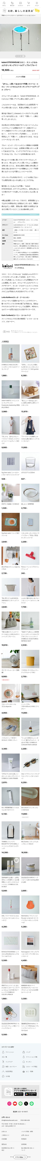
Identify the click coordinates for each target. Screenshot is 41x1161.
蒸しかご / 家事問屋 (27, 504)
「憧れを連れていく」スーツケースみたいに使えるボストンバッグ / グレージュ (11, 634)
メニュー (37, 5)
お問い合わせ (25, 1135)
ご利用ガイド (5, 1135)
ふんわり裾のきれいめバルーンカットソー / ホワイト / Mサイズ (30, 600)
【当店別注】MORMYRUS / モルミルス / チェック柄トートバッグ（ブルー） (11, 1026)
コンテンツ (20, 5)
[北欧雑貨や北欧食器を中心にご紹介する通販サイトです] (20, 10)
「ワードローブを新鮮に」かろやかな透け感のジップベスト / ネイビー (30, 439)
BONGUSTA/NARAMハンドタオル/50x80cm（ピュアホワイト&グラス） (10, 954)
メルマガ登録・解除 (27, 1131)
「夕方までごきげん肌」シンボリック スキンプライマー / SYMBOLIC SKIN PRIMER (11, 776)
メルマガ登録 (20, 77)
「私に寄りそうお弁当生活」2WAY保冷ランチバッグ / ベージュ (10, 600)
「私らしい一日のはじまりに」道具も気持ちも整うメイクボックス (30, 403)
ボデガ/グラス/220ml (28, 472)
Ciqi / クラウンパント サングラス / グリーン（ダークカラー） (30, 776)
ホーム (4, 5)
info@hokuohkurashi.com (9, 1120)
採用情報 (23, 1144)
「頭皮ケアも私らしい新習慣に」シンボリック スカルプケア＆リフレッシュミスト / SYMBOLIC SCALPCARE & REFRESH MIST (30, 636)
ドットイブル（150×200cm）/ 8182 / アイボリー (30, 706)
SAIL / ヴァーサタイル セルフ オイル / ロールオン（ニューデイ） (10, 918)
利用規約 (23, 1139)
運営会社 (4, 1144)
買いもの (12, 5)
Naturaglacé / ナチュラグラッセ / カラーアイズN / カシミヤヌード (30, 954)
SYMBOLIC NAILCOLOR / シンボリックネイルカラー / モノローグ (10, 367)
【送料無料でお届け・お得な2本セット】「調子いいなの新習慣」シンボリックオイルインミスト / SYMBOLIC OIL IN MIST (10, 882)
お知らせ (4, 1131)
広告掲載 (4, 1139)
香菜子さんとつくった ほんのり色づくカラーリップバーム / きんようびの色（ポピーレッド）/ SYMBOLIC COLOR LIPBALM (11, 990)
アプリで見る (19, 1157)
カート (28, 5)
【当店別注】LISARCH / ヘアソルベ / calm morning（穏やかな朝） (30, 880)
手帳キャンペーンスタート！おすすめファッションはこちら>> (18, 15)
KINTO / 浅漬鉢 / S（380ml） (10, 504)
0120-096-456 (25, 1120)
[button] (3, 39)
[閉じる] (25, 1157)
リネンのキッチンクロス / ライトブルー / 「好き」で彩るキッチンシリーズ (30, 535)
